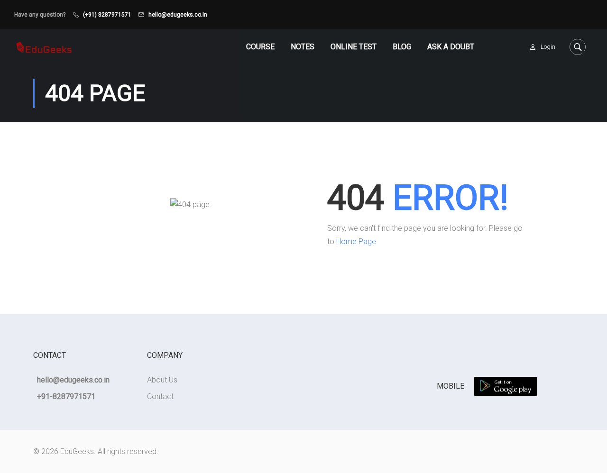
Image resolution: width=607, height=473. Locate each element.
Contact (160, 396)
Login (548, 46)
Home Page (356, 241)
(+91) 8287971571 (107, 14)
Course (260, 46)
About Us (162, 379)
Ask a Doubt (450, 46)
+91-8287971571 (66, 396)
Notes (302, 46)
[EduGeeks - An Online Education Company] (44, 46)
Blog (402, 46)
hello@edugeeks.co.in (177, 14)
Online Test (354, 46)
